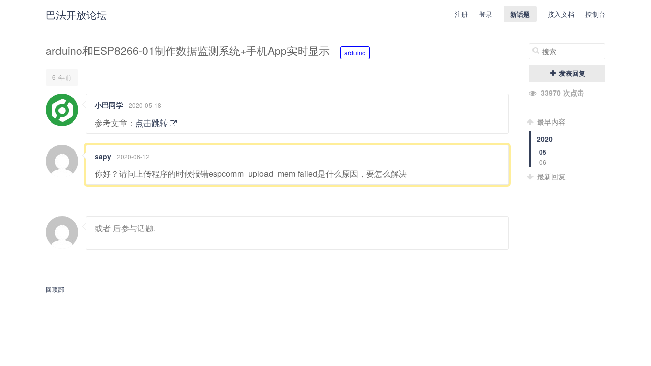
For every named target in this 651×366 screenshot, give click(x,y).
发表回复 (571, 73)
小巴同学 (109, 105)
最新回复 (550, 176)
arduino (355, 52)
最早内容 (550, 121)
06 (542, 162)
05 (542, 152)
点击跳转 (152, 123)
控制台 (595, 14)
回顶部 (55, 289)
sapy (103, 156)
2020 (545, 139)
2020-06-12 (133, 156)
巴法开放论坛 (76, 14)
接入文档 (561, 14)
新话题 (520, 14)
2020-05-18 (145, 105)
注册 (461, 14)
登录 (485, 14)
